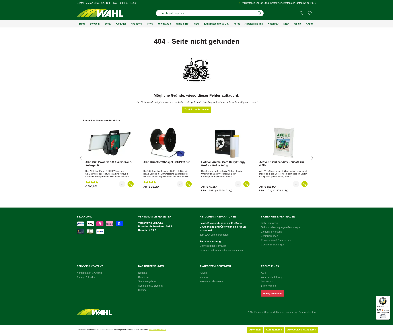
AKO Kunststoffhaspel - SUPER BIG (167, 162)
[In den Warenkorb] (131, 184)
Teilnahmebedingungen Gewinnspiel (281, 227)
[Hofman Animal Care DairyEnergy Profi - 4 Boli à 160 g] (225, 142)
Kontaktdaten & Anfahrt (89, 273)
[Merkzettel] (309, 13)
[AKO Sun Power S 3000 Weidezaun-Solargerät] (109, 142)
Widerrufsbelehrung (271, 277)
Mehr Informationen (157, 330)
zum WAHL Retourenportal (214, 234)
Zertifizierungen (269, 236)
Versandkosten (307, 312)
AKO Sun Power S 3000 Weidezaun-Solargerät (108, 164)
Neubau (142, 273)
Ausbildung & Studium (150, 285)
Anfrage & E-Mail (86, 277)
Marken (204, 277)
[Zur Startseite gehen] (100, 13)
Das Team (143, 277)
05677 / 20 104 (102, 3)
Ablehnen (255, 329)
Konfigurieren (274, 329)
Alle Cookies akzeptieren (301, 329)
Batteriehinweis (269, 223)
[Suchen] (259, 13)
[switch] (383, 316)
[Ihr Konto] (301, 13)
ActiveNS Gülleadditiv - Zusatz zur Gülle (281, 164)
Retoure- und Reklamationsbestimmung (221, 250)
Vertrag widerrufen (272, 293)
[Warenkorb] (315, 13)
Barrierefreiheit (269, 285)
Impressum (267, 281)
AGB (263, 273)
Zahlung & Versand (271, 231)
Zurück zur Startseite (196, 109)
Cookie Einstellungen (272, 244)
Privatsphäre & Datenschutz (276, 240)
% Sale (203, 273)
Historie (142, 290)
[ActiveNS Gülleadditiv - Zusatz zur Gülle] (283, 142)
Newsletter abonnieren (212, 281)
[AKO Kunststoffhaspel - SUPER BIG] (167, 142)
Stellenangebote (147, 281)
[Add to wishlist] (122, 184)
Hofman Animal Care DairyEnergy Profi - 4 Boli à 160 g (223, 164)
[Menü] (388, 297)
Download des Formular (213, 246)
